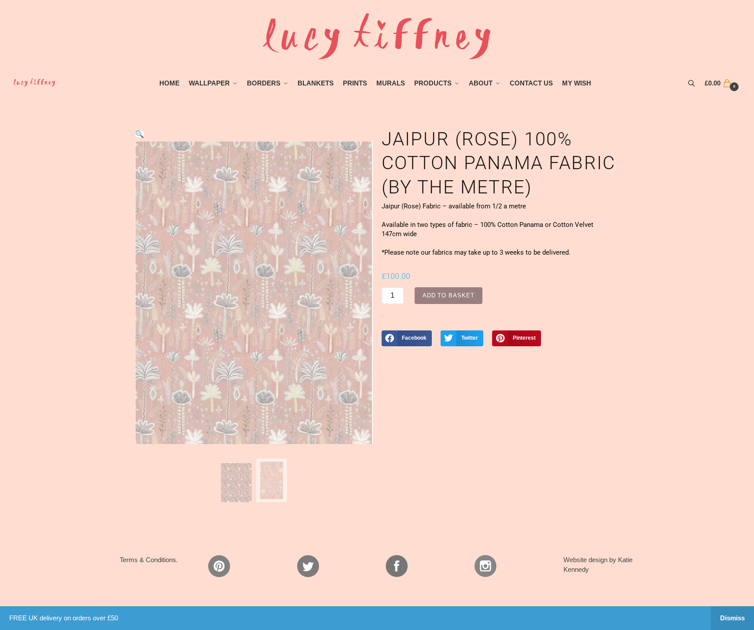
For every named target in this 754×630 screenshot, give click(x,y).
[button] (139, 134)
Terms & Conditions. (149, 559)
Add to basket (448, 295)
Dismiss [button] (732, 618)
